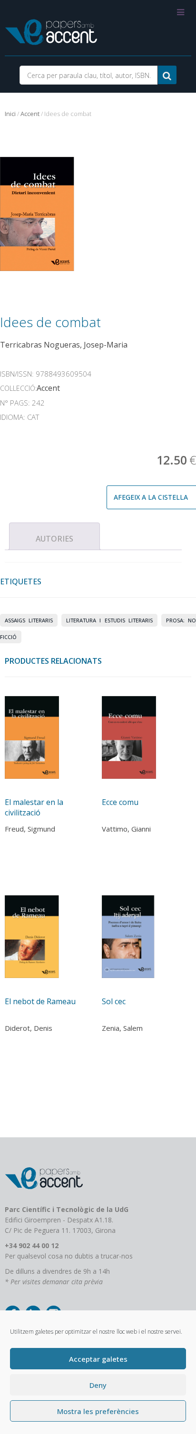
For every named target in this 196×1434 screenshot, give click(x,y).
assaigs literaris (29, 620)
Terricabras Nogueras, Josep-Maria (63, 344)
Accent (29, 113)
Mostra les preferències (98, 1411)
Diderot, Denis (28, 1028)
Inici (10, 113)
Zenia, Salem (122, 1028)
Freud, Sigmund (30, 828)
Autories (54, 538)
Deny (98, 1385)
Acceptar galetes (98, 1359)
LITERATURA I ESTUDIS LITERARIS (109, 620)
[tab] (54, 536)
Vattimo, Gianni (126, 828)
